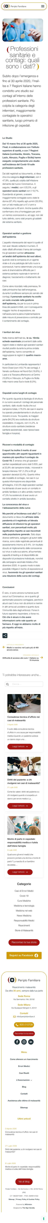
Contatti (24, 1094)
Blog (24, 1087)
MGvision (28, 1204)
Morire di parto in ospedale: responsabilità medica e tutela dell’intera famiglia (22, 842)
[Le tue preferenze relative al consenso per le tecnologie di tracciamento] (43, 1218)
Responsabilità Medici (24, 921)
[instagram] (24, 1042)
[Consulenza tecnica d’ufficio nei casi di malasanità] (24, 703)
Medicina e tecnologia (24, 906)
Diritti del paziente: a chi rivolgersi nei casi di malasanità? (23, 781)
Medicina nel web (24, 911)
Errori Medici (24, 1066)
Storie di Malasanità (24, 931)
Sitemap (24, 1108)
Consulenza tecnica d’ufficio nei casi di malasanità (23, 719)
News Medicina (24, 916)
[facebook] (17, 1042)
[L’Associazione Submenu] (32, 1080)
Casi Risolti (24, 1073)
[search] (7, 684)
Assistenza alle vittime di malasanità (24, 1101)
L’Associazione (23, 1080)
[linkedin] (31, 1042)
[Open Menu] (42, 6)
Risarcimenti (24, 926)
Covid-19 (24, 896)
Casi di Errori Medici (24, 891)
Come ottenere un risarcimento (24, 1059)
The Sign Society (28, 1208)
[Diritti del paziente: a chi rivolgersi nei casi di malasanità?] (24, 766)
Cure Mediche (24, 901)
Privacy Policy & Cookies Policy (28, 1199)
